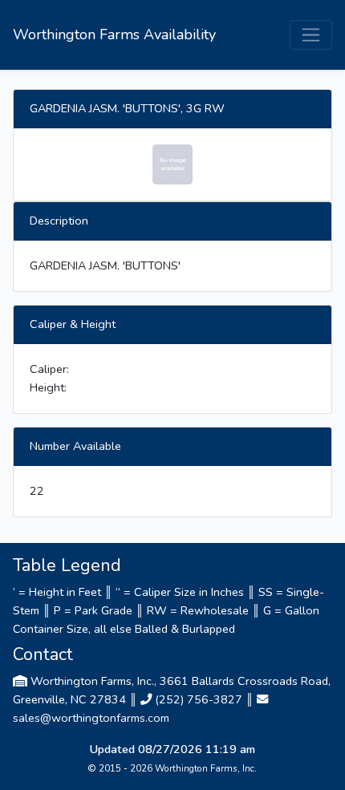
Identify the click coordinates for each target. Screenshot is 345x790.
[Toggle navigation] (311, 35)
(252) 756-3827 (198, 699)
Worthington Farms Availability (114, 34)
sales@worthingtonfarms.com (91, 718)
